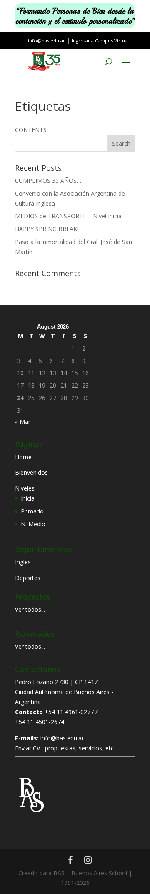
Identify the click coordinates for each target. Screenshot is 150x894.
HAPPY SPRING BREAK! (46, 229)
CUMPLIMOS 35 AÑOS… (48, 180)
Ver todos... (30, 609)
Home (23, 457)
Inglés (23, 562)
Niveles (25, 488)
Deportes (27, 578)
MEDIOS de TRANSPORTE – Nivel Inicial (69, 216)
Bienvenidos (31, 472)
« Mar (22, 422)
